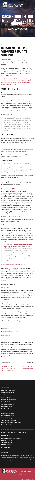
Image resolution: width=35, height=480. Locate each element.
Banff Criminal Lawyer (6, 406)
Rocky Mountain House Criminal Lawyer (11, 422)
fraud (2, 45)
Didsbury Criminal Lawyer (7, 413)
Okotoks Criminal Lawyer (7, 395)
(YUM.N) (27, 164)
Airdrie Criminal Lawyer (6, 397)
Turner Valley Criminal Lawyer (8, 420)
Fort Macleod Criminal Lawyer (8, 408)
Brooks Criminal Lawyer (7, 418)
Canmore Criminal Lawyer (7, 404)
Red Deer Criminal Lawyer (7, 424)
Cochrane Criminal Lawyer (7, 392)
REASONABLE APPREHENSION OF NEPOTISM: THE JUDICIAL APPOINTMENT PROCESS (8, 367)
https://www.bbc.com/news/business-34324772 (13, 264)
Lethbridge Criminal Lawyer (8, 390)
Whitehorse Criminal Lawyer (8, 427)
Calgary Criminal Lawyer (7, 401)
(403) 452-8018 (9, 444)
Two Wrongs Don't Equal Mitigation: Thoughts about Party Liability (26, 366)
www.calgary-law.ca (6, 335)
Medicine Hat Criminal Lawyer (8, 399)
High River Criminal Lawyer (7, 415)
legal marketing (25, 479)
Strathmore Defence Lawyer (8, 411)
